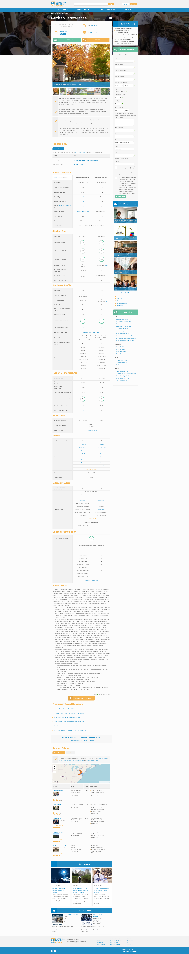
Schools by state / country (122, 347)
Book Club (82, 500)
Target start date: (120, 107)
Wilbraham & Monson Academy (99, 916)
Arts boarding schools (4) (122, 333)
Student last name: (120, 77)
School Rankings (101, 944)
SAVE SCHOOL (98, 40)
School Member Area (132, 939)
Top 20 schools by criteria (122, 371)
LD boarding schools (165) (122, 329)
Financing (119, 298)
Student (128, 55)
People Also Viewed (59, 752)
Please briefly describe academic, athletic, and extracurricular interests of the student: (125, 116)
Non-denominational (83, 211)
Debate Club (101, 500)
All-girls (83, 197)
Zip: (116, 153)
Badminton (83, 445)
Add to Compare (59, 798)
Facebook (55, 951)
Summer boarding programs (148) (124, 336)
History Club (101, 509)
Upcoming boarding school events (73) (126, 374)
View (106, 266)
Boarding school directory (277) (124, 319)
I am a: (116, 55)
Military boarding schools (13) (123, 326)
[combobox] (90, 4)
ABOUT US (127, 10)
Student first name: (120, 71)
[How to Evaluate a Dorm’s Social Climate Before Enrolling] (102, 875)
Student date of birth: (121, 83)
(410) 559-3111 (94, 25)
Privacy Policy (133, 952)
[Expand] (54, 772)
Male (117, 92)
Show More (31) (92, 519)
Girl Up (101, 503)
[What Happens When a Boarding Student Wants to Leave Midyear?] (81, 875)
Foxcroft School (79, 760)
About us (99, 941)
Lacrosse (83, 457)
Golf (101, 454)
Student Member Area (115, 939)
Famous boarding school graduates (125, 376)
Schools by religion (121, 352)
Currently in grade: (120, 95)
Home (98, 939)
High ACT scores (78, 164)
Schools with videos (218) (122, 378)
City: (116, 134)
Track (83, 466)
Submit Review (114, 942)
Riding (82, 460)
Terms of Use (125, 952)
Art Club (101, 494)
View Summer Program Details (91, 332)
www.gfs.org (63, 32)
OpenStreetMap (107, 782)
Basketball (101, 445)
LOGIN (126, 4)
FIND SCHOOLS (63, 10)
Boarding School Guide (116, 941)
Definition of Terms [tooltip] (57, 177)
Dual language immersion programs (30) (126, 338)
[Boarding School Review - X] (52, 951)
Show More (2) (92, 469)
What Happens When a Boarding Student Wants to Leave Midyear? (80, 890)
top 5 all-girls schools (81, 152)
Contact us (130, 944)
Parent (122, 55)
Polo (101, 457)
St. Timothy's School (92, 760)
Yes (83, 202)
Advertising (130, 941)
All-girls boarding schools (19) (123, 322)
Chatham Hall (70, 760)
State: (116, 146)
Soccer (101, 460)
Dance (82, 451)
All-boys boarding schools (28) (124, 324)
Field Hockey (83, 454)
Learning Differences (65, 206)
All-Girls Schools (58, 148)
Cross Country (82, 448)
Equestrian (101, 451)
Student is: (118, 89)
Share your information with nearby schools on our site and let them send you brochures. (127, 171)
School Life (120, 306)
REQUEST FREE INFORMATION (83, 698)
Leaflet (101, 782)
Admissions (120, 301)
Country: (117, 140)
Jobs (128, 942)
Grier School (62, 760)
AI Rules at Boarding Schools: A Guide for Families (58, 890)
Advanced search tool (121, 360)
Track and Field (101, 466)
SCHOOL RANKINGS (83, 10)
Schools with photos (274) (122, 381)
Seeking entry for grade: (121, 101)
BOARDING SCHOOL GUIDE (107, 10)
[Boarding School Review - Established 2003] (58, 4)
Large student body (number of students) (86, 160)
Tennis (101, 463)
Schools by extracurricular (122, 354)
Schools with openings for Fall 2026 (125, 340)
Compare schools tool (121, 363)
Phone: (117, 161)
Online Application (91, 430)
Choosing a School (122, 303)
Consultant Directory (115, 944)
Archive (119, 296)
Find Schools (100, 942)
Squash (83, 463)
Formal (83, 294)
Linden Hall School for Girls (71, 915)
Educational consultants (122, 383)
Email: (116, 58)
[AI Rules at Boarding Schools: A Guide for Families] (60, 875)
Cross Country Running (101, 448)
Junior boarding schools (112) (123, 331)
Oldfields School (102, 758)
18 (106, 301)
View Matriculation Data (91, 580)
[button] (81, 772)
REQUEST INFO (69, 40)
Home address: (119, 128)
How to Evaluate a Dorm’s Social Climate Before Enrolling (101, 890)
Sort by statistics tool (121, 365)
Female (123, 92)
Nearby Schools (70, 752)
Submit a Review (93, 33)
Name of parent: (119, 65)
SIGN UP (133, 4)
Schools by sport (120, 349)
